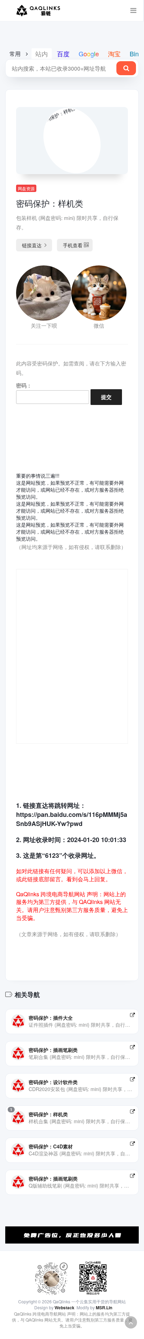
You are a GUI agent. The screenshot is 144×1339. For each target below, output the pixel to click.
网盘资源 (26, 188)
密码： (24, 385)
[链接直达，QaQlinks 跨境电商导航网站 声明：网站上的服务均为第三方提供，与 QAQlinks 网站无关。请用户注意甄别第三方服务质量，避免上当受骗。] (132, 1014)
